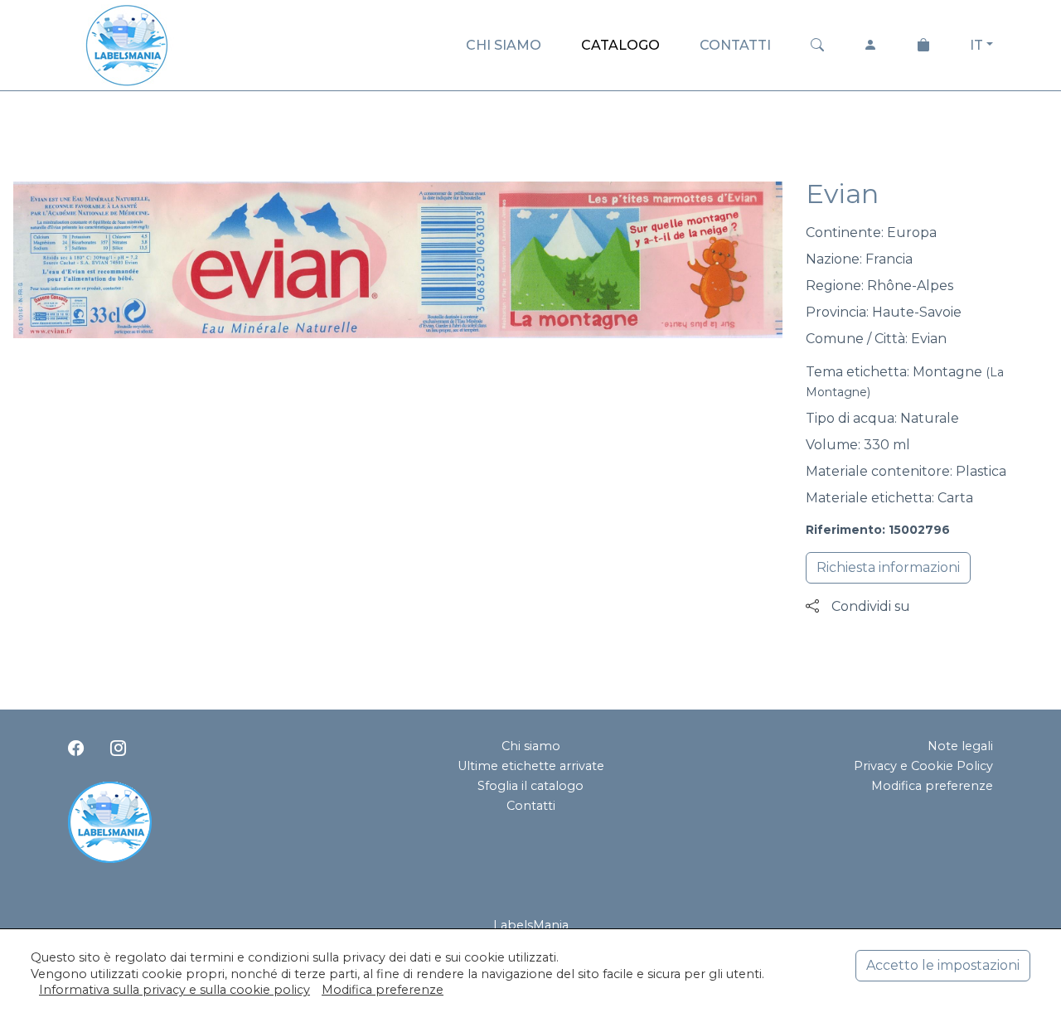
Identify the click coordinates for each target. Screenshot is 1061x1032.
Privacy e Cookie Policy (923, 765)
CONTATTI (735, 45)
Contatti (530, 805)
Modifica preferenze (932, 785)
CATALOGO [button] (620, 45)
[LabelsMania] (127, 42)
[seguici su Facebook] (76, 748)
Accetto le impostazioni (943, 965)
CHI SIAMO (503, 45)
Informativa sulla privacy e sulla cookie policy (174, 989)
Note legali (960, 746)
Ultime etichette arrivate (531, 765)
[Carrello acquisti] (923, 46)
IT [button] (976, 45)
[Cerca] (817, 46)
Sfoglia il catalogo (530, 785)
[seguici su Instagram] (118, 748)
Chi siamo (530, 746)
